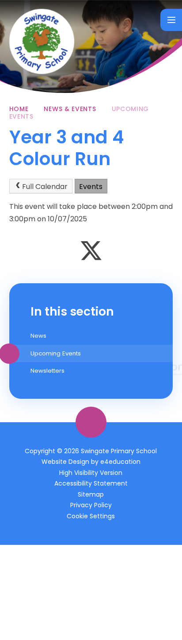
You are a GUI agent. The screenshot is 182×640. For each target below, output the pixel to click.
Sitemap (91, 494)
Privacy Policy (91, 505)
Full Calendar (45, 186)
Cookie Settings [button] (91, 516)
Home (19, 108)
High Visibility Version (90, 472)
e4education (120, 461)
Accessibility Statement (91, 483)
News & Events (70, 108)
